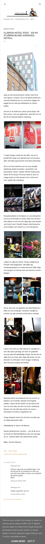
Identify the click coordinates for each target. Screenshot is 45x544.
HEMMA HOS (9, 19)
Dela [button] (5, 451)
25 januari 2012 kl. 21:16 (18, 481)
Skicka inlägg (12, 451)
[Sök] (40, 3)
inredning (15, 454)
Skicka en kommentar (13, 499)
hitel (10, 454)
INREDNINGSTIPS (22, 19)
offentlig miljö (23, 454)
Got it (31, 541)
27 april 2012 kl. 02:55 (18, 494)
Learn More (18, 541)
